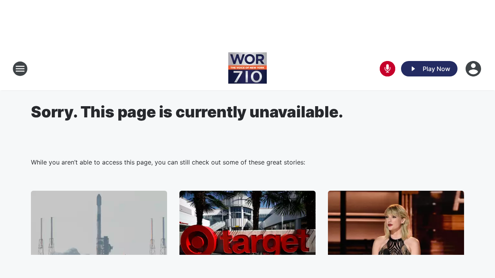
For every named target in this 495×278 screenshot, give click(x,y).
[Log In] (474, 68)
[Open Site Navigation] (20, 68)
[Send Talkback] (387, 68)
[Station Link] (247, 69)
